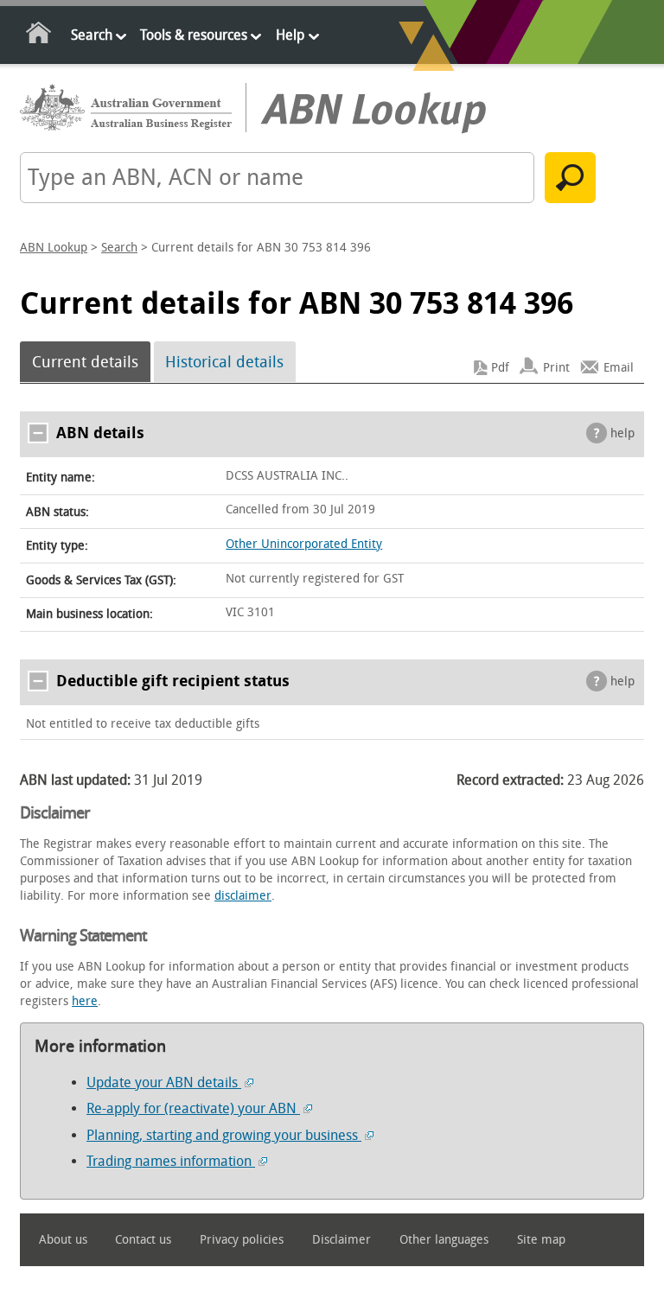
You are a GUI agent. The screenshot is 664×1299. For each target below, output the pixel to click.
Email (618, 367)
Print (556, 367)
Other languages (443, 1239)
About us (63, 1239)
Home (39, 36)
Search (91, 35)
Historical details (224, 362)
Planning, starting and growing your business (223, 1135)
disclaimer (242, 895)
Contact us (143, 1239)
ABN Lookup (53, 247)
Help (290, 35)
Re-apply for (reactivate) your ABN (193, 1108)
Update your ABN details (163, 1082)
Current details (85, 362)
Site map (541, 1239)
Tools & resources (193, 35)
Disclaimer (341, 1239)
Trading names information (170, 1161)
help (622, 433)
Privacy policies (242, 1239)
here (85, 1001)
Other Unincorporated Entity (304, 544)
